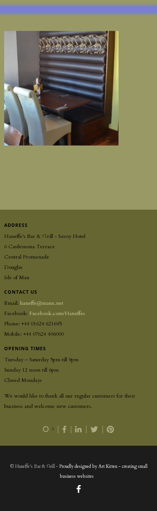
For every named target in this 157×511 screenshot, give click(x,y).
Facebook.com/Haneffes (57, 313)
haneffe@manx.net (41, 303)
